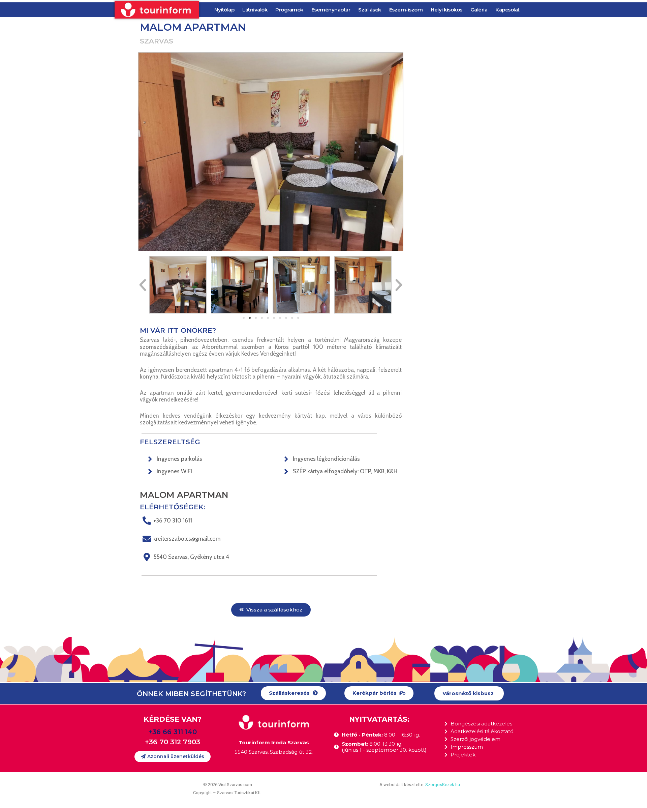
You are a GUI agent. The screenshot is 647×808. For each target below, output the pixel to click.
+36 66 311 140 (172, 732)
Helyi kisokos (446, 9)
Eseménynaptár (330, 9)
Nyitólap (224, 9)
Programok (289, 9)
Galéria (479, 9)
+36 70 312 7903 (172, 742)
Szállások (369, 9)
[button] (244, 318)
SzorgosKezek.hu (442, 784)
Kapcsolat (507, 9)
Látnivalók (254, 9)
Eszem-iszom (406, 9)
